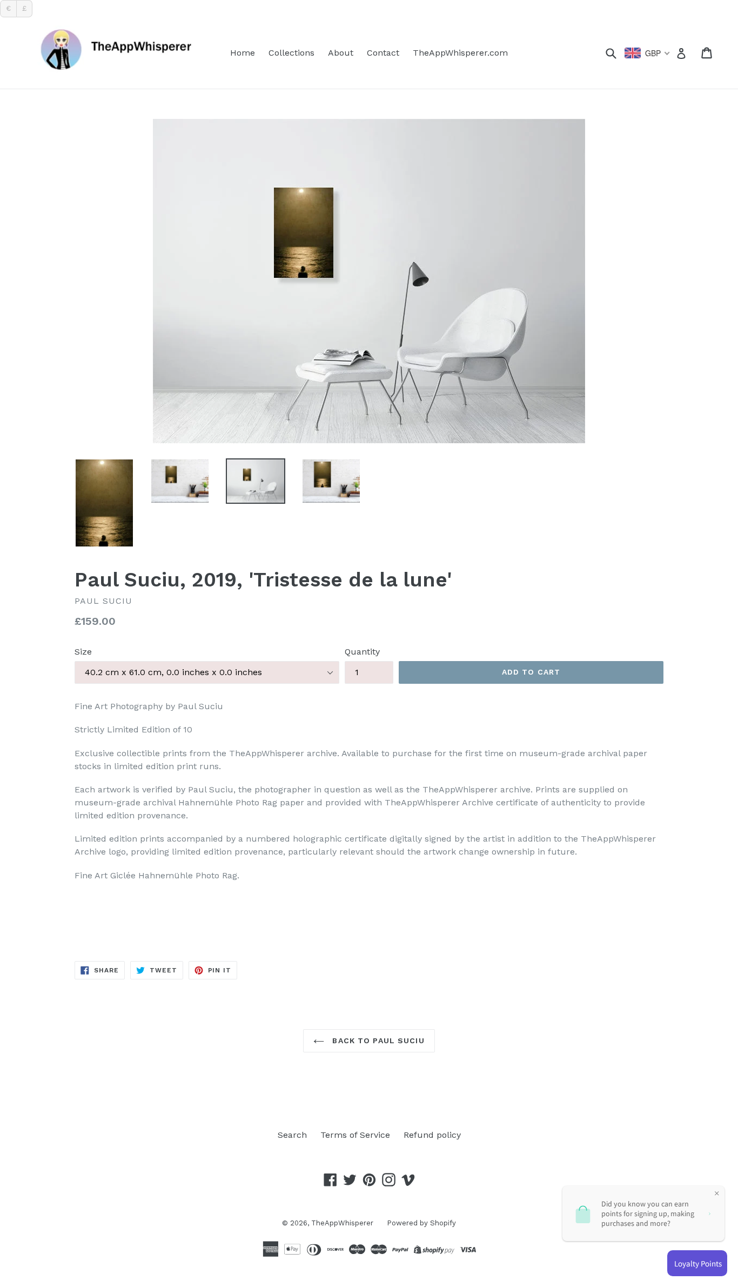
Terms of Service (355, 1135)
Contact (383, 53)
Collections (291, 53)
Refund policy (432, 1135)
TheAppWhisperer (342, 1223)
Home (242, 53)
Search (292, 1135)
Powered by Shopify (421, 1223)
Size (83, 651)
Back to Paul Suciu (377, 1040)
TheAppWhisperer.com (460, 53)
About (340, 53)
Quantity (362, 651)
